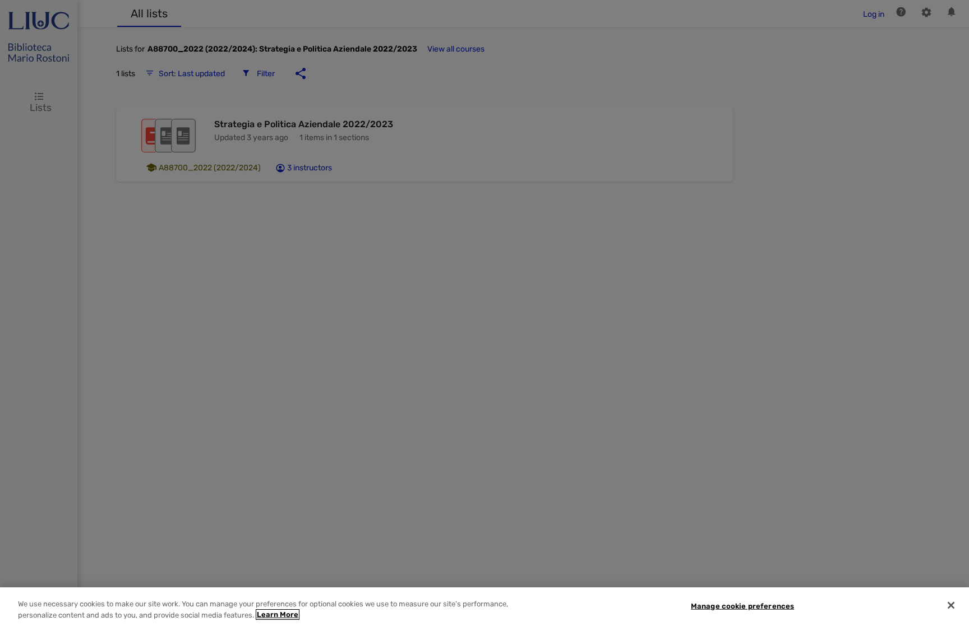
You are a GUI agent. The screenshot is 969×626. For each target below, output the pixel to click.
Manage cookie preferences (742, 606)
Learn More (277, 614)
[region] (484, 606)
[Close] (951, 605)
